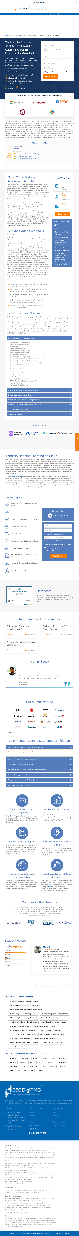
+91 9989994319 (60, 516)
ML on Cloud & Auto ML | (45, 1205)
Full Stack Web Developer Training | (40, 1207)
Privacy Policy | (28, 1233)
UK (32, 1071)
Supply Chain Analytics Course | (14, 1152)
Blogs (55, 1112)
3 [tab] (37, 693)
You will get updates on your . (51, 52)
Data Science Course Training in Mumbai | (17, 1177)
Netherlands (33, 1066)
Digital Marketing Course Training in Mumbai (23, 1030)
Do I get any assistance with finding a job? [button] (22, 780)
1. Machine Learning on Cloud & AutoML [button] (21, 338)
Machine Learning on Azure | (13, 1205)
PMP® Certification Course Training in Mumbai (24, 1043)
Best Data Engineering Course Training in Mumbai (25, 1005)
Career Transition (34, 1125)
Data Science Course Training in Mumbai (53, 1022)
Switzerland (49, 1062)
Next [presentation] (37, 986)
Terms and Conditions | (16, 1233)
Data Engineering (50, 14)
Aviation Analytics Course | (30, 1148)
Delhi (39, 1062)
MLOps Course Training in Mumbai (45, 1038)
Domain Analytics (62, 14)
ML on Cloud (14, 36)
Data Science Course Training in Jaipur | (41, 1168)
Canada (52, 1066)
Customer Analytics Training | (32, 1152)
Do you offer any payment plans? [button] (19, 775)
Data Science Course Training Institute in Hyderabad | (40, 1163)
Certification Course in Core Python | (43, 1198)
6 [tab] (45, 693)
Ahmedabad (13, 1058)
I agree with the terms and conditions (57, 72)
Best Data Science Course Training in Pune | (18, 1179)
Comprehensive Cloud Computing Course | (17, 1190)
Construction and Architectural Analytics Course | (19, 1155)
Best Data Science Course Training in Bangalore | (19, 1165)
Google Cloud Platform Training (29, 1192)
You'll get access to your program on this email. (52, 59)
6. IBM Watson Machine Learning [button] (19, 409)
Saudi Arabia (13, 1066)
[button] (42, 986)
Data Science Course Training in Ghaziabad (17, 1184)
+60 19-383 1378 (12, 1129)
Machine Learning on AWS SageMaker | (31, 1203)
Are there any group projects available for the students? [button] (27, 770)
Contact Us (32, 1112)
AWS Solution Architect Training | (40, 1190)
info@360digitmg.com (14, 1126)
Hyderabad (25, 1058)
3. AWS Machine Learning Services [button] (19, 395)
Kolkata (35, 1058)
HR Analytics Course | (40, 1150)
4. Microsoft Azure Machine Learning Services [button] (23, 400)
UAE (25, 1071)
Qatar (23, 1066)
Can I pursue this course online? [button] (19, 785)
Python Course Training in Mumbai (52, 1043)
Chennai (23, 1062)
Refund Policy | (37, 1233)
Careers (31, 1115)
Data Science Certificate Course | (14, 1163)
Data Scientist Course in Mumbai (19, 1026)
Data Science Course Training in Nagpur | (17, 1170)
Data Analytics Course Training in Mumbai (52, 1018)
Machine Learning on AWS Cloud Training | (17, 1207)
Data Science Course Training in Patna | (41, 1174)
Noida (32, 1062)
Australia (62, 1066)
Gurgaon (61, 1058)
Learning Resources (59, 1125)
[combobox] (45, 50)
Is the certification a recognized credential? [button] (22, 759)
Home (7, 36)
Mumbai (44, 1058)
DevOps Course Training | (12, 1203)
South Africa (61, 1062)
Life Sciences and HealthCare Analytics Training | (19, 1150)
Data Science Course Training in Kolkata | (42, 1177)
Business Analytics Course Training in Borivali (23, 1014)
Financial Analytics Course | (47, 1148)
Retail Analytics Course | (49, 1152)
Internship (32, 1119)
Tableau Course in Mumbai (18, 1047)
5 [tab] (42, 693)
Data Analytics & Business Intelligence (35, 14)
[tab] (39, 338)
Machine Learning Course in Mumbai (51, 1034)
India (11, 1071)
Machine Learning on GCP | (30, 1205)
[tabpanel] (15, 433)
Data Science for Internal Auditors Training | (18, 1157)
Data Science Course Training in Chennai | (17, 1168)
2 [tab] (34, 693)
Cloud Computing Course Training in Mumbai (55, 1014)
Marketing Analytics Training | (13, 1148)
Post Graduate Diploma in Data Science (16, 1212)
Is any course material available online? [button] (21, 764)
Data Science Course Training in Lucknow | (17, 1174)
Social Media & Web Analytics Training (42, 1157)
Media (31, 1122)
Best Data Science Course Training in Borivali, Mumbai (26, 1010)
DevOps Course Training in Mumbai (44, 1026)
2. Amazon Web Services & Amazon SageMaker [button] (23, 390)
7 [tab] (48, 693)
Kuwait (44, 1066)
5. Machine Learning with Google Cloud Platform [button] (24, 404)
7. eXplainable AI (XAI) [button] (15, 414)
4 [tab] (39, 693)
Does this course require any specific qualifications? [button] (25, 747)
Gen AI (56, 14)
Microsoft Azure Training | (12, 1192)
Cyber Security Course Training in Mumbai (22, 1018)
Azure (14, 199)
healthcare (49, 887)
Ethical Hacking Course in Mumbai (51, 1030)
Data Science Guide (59, 1122)
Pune (52, 1058)
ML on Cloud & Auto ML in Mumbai (20, 1038)
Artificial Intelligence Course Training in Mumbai (24, 1001)
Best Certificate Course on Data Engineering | (18, 1198)
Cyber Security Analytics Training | (44, 1155)
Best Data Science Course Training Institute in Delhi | (20, 1172)
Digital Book (57, 1119)
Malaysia (40, 1071)
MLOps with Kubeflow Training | (32, 1200)
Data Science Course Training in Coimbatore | (18, 1181)
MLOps (44, 14)
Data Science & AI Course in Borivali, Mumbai (23, 1022)
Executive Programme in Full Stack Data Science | (19, 1210)
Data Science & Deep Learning (20, 14)
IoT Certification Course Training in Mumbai (23, 1034)
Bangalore (13, 1062)
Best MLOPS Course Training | (13, 1200)
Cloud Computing (16, 477)
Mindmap (56, 1115)
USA (18, 1071)
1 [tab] (39, 439)
